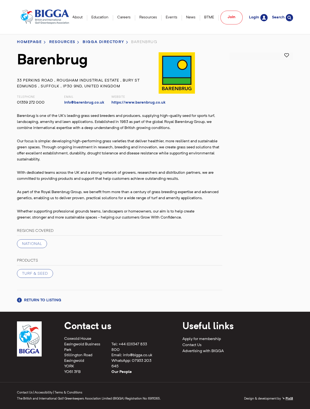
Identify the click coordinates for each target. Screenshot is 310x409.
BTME (209, 17)
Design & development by (268, 398)
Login (254, 17)
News (190, 17)
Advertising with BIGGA (203, 351)
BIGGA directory (103, 42)
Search (278, 17)
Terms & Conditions (68, 392)
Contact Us (192, 345)
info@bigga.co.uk (137, 355)
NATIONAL (32, 244)
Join (231, 17)
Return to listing (42, 300)
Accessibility (44, 392)
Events (171, 17)
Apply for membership (201, 339)
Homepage (29, 42)
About (77, 17)
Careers (124, 17)
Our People (121, 372)
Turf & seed (35, 274)
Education (99, 17)
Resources (148, 17)
